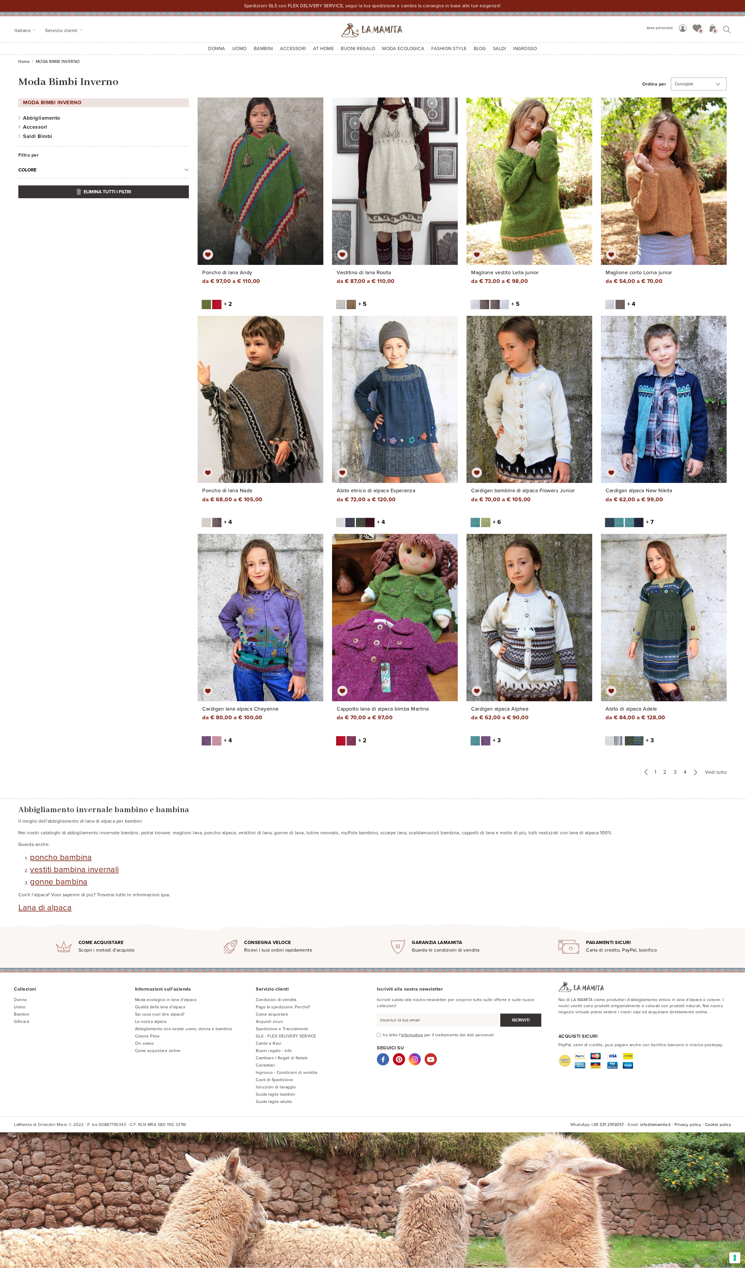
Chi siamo (144, 1043)
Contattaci (265, 1065)
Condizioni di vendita (276, 999)
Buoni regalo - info (274, 1050)
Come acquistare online (158, 1050)
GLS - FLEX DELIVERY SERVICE (286, 1036)
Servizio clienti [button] (62, 30)
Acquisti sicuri (269, 1021)
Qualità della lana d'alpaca (160, 1007)
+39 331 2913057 (607, 1124)
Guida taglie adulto (274, 1101)
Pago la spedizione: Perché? (283, 1007)
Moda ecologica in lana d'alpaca (165, 999)
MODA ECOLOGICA (403, 49)
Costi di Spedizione (274, 1079)
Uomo (239, 49)
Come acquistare (272, 1014)
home (24, 61)
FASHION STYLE (449, 49)
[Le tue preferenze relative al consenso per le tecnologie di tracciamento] (734, 1257)
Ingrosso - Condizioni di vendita (286, 1072)
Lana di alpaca (45, 908)
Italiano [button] (23, 30)
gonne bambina (59, 882)
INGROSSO (525, 49)
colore (27, 170)
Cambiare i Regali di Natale (282, 1058)
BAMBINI (263, 49)
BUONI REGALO (358, 49)
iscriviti (521, 1020)
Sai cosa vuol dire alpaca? (160, 1014)
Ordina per (654, 84)
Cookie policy (718, 1124)
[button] (697, 28)
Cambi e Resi (268, 1043)
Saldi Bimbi (37, 136)
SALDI (499, 49)
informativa (412, 1035)
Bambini (21, 1014)
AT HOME (323, 49)
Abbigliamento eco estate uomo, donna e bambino (183, 1028)
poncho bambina (61, 857)
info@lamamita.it (655, 1124)
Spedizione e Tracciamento (282, 1028)
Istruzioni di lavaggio (276, 1087)
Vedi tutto (716, 772)
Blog (480, 49)
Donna (216, 49)
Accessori (35, 127)
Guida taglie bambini (275, 1094)
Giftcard (21, 1021)
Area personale (660, 28)
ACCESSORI (293, 49)
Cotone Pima (147, 1036)
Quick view (260, 186)
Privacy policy (688, 1124)
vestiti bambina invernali (74, 869)
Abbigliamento (41, 118)
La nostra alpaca (150, 1021)
